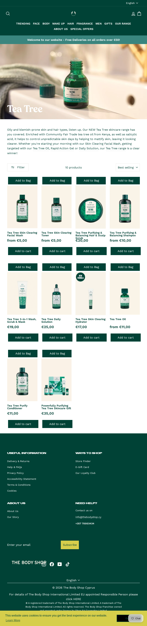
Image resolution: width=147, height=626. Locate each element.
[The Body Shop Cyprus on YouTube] (60, 564)
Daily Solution (88, 148)
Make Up (58, 23)
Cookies (11, 490)
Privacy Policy (15, 473)
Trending (23, 23)
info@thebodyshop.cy (88, 517)
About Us (61, 29)
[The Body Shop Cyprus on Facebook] (52, 564)
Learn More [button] (13, 620)
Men (99, 23)
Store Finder (83, 461)
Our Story (13, 517)
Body (46, 23)
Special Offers (81, 29)
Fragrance (85, 23)
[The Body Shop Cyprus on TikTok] (67, 564)
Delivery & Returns (18, 461)
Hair (70, 23)
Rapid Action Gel (62, 148)
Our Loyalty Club (85, 473)
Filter (20, 167)
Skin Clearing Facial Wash (102, 143)
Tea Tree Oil (41, 148)
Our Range (123, 23)
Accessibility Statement (21, 478)
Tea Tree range (116, 148)
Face (36, 23)
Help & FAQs (14, 467)
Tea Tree (102, 129)
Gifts (108, 23)
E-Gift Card (82, 467)
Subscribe (70, 545)
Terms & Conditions (18, 484)
